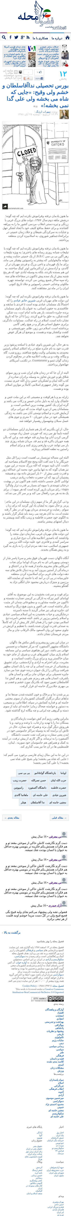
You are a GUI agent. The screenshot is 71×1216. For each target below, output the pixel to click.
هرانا (40, 1159)
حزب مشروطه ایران (55, 1170)
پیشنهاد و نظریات (55, 1031)
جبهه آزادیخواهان (57, 1167)
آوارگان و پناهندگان (54, 1009)
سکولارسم (58, 959)
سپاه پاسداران (56, 1079)
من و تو (61, 1215)
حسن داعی (59, 1204)
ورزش (61, 1070)
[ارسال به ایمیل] (16, 72)
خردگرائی (59, 1086)
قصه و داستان (57, 1058)
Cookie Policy (30, 985)
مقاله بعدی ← (11, 817)
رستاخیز (39, 1178)
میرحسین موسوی (55, 1098)
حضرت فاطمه (58, 787)
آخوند (61, 1092)
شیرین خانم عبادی (24, 300)
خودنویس (60, 1143)
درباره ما (57, 38)
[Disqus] (35, 876)
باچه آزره (38, 1173)
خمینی (60, 1107)
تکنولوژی (59, 1037)
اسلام (61, 1082)
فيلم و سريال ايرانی (56, 1207)
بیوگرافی (59, 1025)
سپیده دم (60, 1145)
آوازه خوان (21, 962)
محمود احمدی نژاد (55, 1104)
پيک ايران (60, 1135)
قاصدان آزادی (58, 1209)
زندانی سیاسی (56, 1046)
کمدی (61, 1064)
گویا (40, 1135)
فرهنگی (29, 950)
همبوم (39, 1138)
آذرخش (39, 1167)
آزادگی (39, 1132)
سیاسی (39, 950)
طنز (62, 1052)
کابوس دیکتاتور (36, 1183)
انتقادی (60, 1018)
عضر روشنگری (36, 1180)
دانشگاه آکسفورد (37, 787)
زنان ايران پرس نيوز (34, 1151)
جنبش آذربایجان (57, 1138)
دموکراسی (20, 956)
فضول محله (35, 13)
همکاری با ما (40, 38)
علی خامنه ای (40, 795)
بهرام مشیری (58, 1202)
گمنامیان (39, 1191)
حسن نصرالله (38, 780)
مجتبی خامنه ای (57, 802)
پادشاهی (59, 1028)
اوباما (63, 773)
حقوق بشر (37, 1146)
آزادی (48, 959)
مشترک (20, 36)
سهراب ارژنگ (43, 111)
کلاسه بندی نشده (55, 1061)
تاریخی (60, 1034)
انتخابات (60, 1015)
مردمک (61, 1153)
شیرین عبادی (59, 795)
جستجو (3, 36)
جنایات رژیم (58, 1040)
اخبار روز (60, 1132)
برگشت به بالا (12, 932)
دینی (61, 1043)
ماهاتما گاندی (21, 795)
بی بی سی (24, 773)
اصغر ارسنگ (37, 1170)
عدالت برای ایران (35, 1154)
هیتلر (23, 802)
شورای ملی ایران (56, 1173)
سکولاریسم (58, 1113)
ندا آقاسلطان (38, 802)
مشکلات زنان (57, 1067)
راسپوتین (18, 787)
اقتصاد (60, 1012)
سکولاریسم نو (58, 1148)
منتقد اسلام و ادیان (34, 1193)
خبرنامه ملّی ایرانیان (55, 1140)
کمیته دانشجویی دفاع (33, 1156)
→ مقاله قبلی (59, 817)
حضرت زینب (20, 780)
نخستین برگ (67, 36)
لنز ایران (60, 1212)
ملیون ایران (59, 1175)
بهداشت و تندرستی (54, 1022)
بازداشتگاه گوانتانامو (45, 773)
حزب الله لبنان (58, 780)
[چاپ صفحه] (20, 72)
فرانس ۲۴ (59, 1151)
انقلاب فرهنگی (56, 1088)
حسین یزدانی (36, 1175)
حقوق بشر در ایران (34, 1149)
